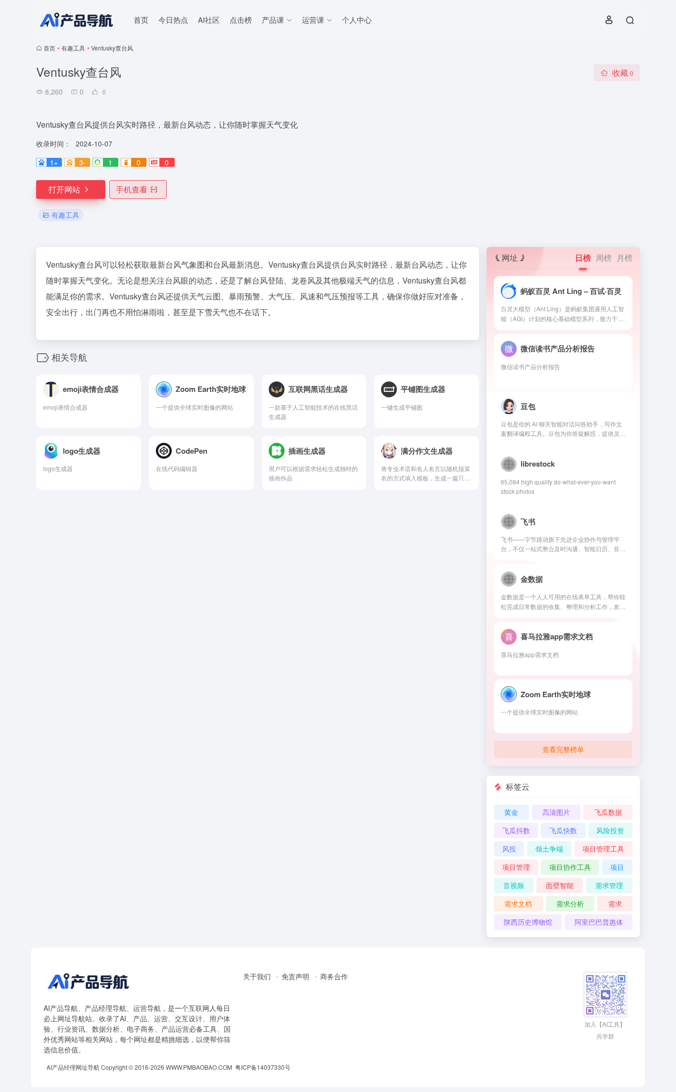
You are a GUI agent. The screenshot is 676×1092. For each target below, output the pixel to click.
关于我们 (257, 976)
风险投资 (610, 830)
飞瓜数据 (608, 812)
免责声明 (295, 976)
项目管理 (516, 867)
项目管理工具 (603, 849)
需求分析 (570, 903)
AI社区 (209, 19)
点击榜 (241, 19)
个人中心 (357, 19)
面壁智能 (560, 885)
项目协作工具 (570, 867)
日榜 (583, 257)
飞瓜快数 (563, 830)
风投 (509, 849)
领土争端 (549, 849)
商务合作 (334, 976)
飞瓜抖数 (516, 830)
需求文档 (518, 903)
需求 (615, 903)
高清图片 (556, 812)
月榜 (624, 257)
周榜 (604, 257)
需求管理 (609, 885)
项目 (617, 867)
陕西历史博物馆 (528, 922)
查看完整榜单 (563, 749)
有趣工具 (73, 48)
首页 (141, 19)
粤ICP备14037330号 (262, 1067)
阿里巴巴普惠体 (599, 922)
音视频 (513, 885)
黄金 (511, 812)
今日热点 (173, 19)
